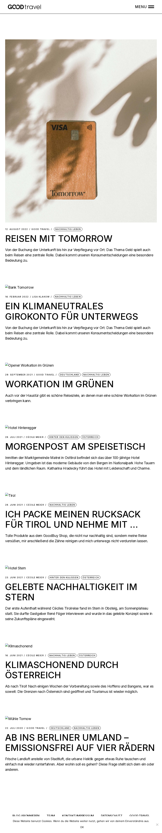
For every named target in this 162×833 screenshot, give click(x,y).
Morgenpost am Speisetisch (75, 446)
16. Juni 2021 (14, 655)
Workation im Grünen (59, 384)
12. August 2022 (16, 229)
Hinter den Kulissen (63, 437)
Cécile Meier (34, 437)
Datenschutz (111, 816)
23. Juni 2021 (14, 577)
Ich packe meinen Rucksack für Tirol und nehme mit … (73, 519)
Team (51, 816)
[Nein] (157, 825)
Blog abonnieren (26, 816)
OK (82, 827)
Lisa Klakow (41, 297)
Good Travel (40, 229)
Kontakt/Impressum (78, 816)
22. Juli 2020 (14, 728)
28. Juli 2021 (14, 437)
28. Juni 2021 (14, 505)
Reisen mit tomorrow (58, 238)
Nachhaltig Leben (68, 229)
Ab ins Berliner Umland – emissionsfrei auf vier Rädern (80, 742)
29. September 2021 (19, 375)
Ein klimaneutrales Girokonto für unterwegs (71, 311)
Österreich (90, 437)
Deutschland (69, 374)
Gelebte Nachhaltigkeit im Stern (71, 591)
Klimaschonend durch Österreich (62, 669)
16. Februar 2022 (17, 297)
